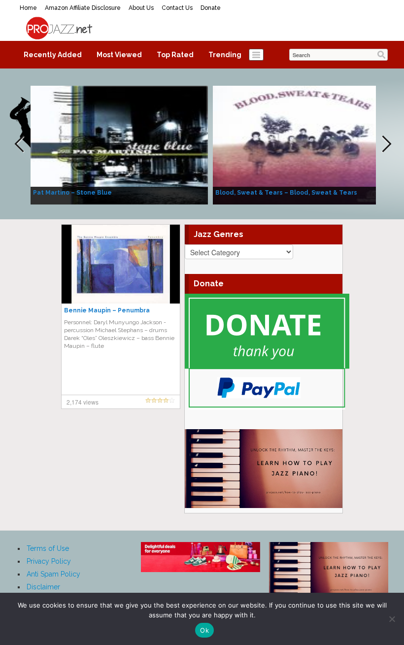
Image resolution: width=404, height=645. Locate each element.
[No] (392, 619)
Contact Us (177, 7)
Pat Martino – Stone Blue (72, 192)
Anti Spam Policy (53, 574)
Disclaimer (43, 587)
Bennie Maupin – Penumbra (107, 310)
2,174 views (83, 402)
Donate (211, 7)
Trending (224, 55)
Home (28, 7)
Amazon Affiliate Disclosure (83, 7)
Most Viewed (119, 55)
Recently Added (53, 55)
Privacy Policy (49, 561)
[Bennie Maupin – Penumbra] (121, 263)
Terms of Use (48, 548)
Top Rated (175, 55)
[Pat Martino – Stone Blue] (119, 144)
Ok (204, 630)
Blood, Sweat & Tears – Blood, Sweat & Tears (286, 192)
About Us (141, 7)
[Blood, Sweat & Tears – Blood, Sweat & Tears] (301, 144)
